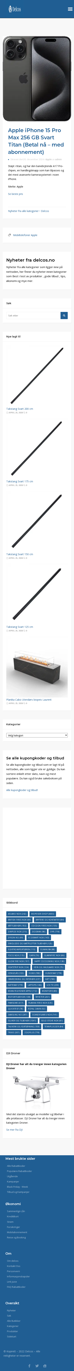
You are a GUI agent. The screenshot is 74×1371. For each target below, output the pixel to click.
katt (50, 979)
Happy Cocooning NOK (49, 961)
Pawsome (15, 1003)
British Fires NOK (19, 919)
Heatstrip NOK (18, 967)
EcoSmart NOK (38, 937)
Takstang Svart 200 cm (19, 408)
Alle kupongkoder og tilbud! (22, 790)
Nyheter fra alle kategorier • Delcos (28, 211)
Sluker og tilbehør (22, 1020)
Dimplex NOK (17, 931)
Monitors (49, 991)
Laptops (35, 985)
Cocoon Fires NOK (44, 925)
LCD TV (53, 985)
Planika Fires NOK (40, 1003)
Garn (34, 955)
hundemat (53, 973)
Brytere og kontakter (50, 919)
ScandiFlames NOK (44, 1014)
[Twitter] (37, 1366)
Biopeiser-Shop (42, 914)
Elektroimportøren (21, 949)
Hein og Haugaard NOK (48, 967)
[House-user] (45, 1366)
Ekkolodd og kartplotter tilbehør (30, 943)
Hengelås (16, 973)
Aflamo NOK (17, 914)
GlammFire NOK (54, 955)
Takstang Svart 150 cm (19, 554)
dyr (55, 931)
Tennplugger (54, 1026)
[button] (70, 9)
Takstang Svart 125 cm (19, 627)
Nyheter (43, 997)
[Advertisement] (37, 848)
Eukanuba (47, 949)
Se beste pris (15, 194)
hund (34, 973)
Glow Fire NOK (18, 961)
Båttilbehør (17, 925)
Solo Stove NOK (52, 1020)
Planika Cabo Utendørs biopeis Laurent (29, 699)
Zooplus (32, 1032)
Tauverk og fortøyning (24, 1026)
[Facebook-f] (29, 1366)
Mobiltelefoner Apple (25, 235)
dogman (38, 931)
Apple (48, 159)
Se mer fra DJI (14, 1129)
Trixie (13, 1032)
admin (58, 159)
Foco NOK (16, 955)
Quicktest (15, 1008)
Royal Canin (36, 1008)
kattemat (15, 985)
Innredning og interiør (24, 979)
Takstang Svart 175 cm (19, 481)
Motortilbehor (19, 997)
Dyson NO (15, 937)
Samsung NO (17, 1014)
